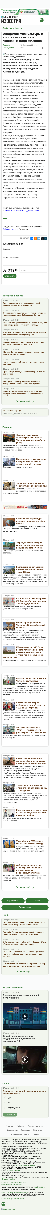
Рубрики (20, 1126)
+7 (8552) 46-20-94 (22, 1165)
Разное (36, 1134)
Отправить (10, 276)
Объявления (25, 907)
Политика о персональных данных (13, 1182)
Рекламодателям (35, 1126)
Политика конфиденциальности (12, 1198)
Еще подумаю (14, 1108)
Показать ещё (23, 401)
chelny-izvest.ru (39, 1187)
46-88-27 (33, 1165)
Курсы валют (13, 901)
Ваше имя (6, 249)
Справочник (20, 1134)
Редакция (25, 1130)
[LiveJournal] (45, 238)
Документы (12, 1130)
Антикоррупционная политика (11, 1184)
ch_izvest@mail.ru (13, 1170)
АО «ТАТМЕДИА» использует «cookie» (14, 1192)
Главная (9, 1126)
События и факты (12, 28)
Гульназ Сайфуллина (11, 47)
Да (9, 1098)
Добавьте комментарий (11, 257)
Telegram (20, 211)
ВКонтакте (10, 211)
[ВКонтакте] (31, 238)
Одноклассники (32, 211)
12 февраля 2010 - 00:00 (28, 47)
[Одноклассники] (35, 238)
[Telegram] (38, 238)
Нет (10, 1103)
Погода (37, 901)
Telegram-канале (11, 229)
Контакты (37, 1130)
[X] (42, 238)
